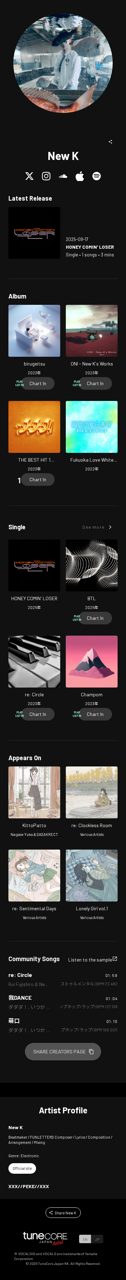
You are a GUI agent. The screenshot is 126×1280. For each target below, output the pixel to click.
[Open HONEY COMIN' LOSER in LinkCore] (34, 233)
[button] (111, 142)
